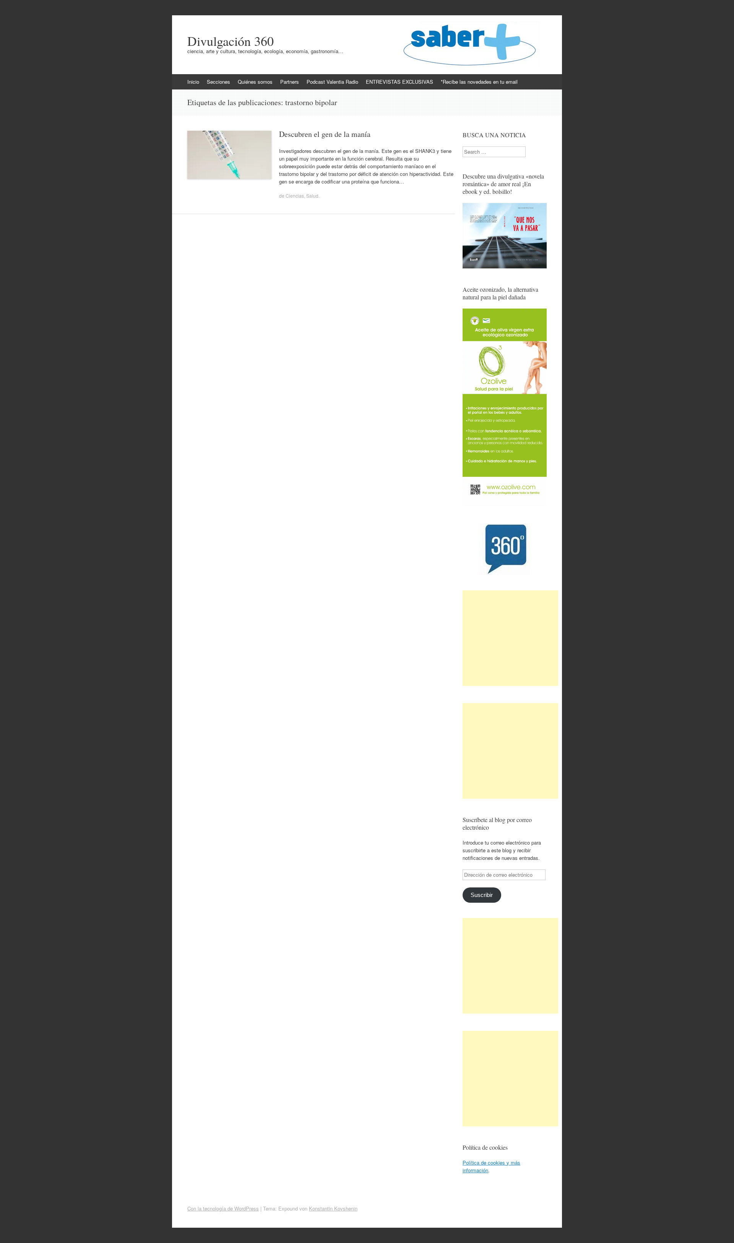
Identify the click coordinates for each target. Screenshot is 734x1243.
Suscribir (482, 895)
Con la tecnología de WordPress (223, 1208)
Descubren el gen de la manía (324, 134)
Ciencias (295, 195)
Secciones (218, 81)
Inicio (193, 81)
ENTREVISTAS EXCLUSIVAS (399, 81)
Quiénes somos (255, 81)
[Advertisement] (510, 638)
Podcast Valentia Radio (332, 81)
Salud (312, 195)
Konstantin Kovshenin (333, 1208)
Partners (289, 81)
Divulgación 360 (230, 40)
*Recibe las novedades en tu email (479, 81)
